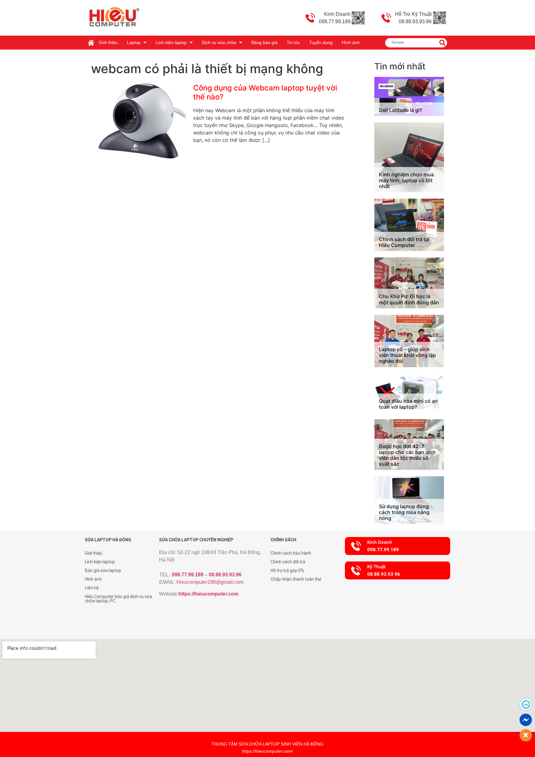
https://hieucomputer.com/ (267, 751)
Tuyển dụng (321, 42)
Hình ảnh (351, 42)
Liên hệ (91, 587)
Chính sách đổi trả (288, 561)
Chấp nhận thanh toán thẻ (296, 579)
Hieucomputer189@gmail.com (209, 582)
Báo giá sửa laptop (103, 570)
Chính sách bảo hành (291, 553)
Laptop (134, 42)
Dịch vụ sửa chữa (219, 42)
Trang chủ (92, 40)
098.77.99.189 (187, 574)
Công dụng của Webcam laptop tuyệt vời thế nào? (265, 92)
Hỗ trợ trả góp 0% (287, 570)
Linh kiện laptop (171, 42)
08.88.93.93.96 (225, 574)
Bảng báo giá (264, 42)
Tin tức (293, 42)
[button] (397, 546)
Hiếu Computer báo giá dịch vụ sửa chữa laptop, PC (118, 598)
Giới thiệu (108, 42)
